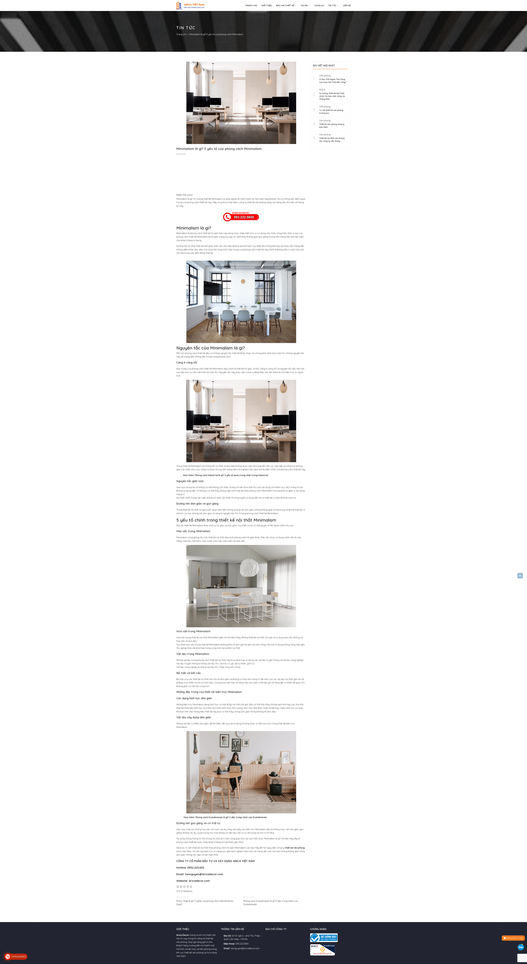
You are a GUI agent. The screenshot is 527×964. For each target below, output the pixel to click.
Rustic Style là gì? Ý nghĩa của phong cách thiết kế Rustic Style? (204, 903)
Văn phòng (324, 75)
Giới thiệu (266, 5)
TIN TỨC (332, 5)
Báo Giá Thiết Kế (285, 5)
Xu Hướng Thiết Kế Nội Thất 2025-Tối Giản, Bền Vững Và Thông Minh (332, 96)
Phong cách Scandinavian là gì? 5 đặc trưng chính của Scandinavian (270, 903)
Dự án (304, 5)
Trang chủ (251, 5)
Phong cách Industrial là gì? (209, 475)
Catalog (319, 5)
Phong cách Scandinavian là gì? (212, 817)
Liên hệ (347, 5)
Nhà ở (322, 89)
